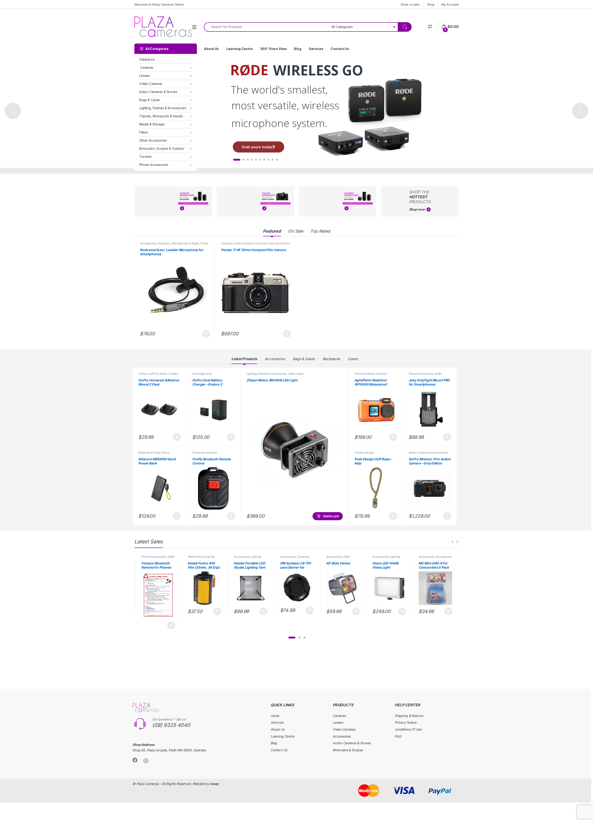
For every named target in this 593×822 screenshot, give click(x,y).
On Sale (295, 231)
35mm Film (194, 556)
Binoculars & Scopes (348, 750)
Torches (145, 157)
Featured (272, 231)
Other (346, 556)
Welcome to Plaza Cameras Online (159, 4)
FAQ (398, 736)
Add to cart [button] (206, 334)
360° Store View (273, 49)
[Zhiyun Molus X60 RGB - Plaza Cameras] (294, 450)
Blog (297, 49)
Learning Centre (239, 49)
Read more (171, 625)
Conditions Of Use (408, 729)
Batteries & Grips (149, 452)
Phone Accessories (153, 165)
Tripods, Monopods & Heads (161, 116)
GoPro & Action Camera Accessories (158, 375)
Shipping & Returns (409, 716)
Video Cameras (150, 84)
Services (316, 49)
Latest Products (244, 359)
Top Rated (320, 231)
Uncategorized (201, 373)
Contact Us (340, 49)
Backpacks (331, 359)
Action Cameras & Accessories (428, 452)
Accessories (147, 243)
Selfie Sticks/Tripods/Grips (425, 375)
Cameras (146, 67)
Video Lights (295, 373)
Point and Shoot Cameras (250, 243)
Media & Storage (151, 124)
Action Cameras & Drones (158, 92)
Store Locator (410, 4)
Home (275, 716)
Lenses (144, 76)
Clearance (147, 59)
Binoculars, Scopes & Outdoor (161, 148)
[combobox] (266, 27)
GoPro (142, 373)
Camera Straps (364, 452)
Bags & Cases (149, 100)
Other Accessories (153, 140)
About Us (211, 49)
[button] (291, 637)
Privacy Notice (405, 722)
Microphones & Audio (185, 243)
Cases (353, 359)
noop (214, 784)
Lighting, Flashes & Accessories (162, 108)
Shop (430, 4)
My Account (450, 4)
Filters (143, 132)
